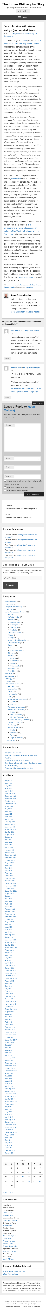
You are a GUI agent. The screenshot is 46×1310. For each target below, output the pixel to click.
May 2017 (8, 1050)
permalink (29, 287)
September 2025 (11, 803)
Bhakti (12, 730)
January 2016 (9, 1091)
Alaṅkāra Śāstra (13, 617)
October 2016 (9, 1068)
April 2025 (8, 816)
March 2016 (9, 1086)
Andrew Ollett (8, 1243)
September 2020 (11, 947)
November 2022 (10, 886)
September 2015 (11, 1101)
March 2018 (9, 1024)
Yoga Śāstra (12, 671)
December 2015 (10, 1094)
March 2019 (9, 993)
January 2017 (9, 1060)
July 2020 (8, 952)
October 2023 (9, 860)
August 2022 (9, 893)
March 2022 (9, 906)
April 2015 (8, 1114)
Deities (12, 712)
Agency (13, 701)
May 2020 (8, 958)
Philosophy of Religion (16, 709)
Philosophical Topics (12, 684)
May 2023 (8, 870)
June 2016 (8, 1078)
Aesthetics (11, 686)
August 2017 (9, 1042)
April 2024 (8, 845)
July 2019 (8, 983)
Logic (10, 696)
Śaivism (10, 645)
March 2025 (9, 819)
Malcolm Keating (28, 34)
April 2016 (8, 1083)
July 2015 (8, 1106)
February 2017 (10, 1058)
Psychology (12, 725)
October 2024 (9, 832)
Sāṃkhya (11, 653)
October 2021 (9, 919)
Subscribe (10, 585)
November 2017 (10, 1035)
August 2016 (9, 1073)
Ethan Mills (7, 1238)
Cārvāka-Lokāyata (14, 632)
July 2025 (8, 809)
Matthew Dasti (16, 367)
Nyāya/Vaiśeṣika (14, 642)
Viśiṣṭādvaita (15, 666)
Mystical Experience (17, 717)
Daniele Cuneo (8, 1213)
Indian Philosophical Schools (15, 612)
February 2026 (10, 793)
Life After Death (16, 714)
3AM (25, 40)
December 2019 (10, 970)
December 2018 (10, 1001)
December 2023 (10, 855)
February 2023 (10, 878)
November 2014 (10, 1127)
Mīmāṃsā (11, 637)
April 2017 (8, 1052)
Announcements (26, 285)
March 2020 (9, 963)
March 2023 (9, 875)
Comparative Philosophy (13, 607)
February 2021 (10, 934)
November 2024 (10, 829)
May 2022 (8, 901)
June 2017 (8, 1047)
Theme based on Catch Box (31, 1306)
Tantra (12, 735)
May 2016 (8, 1081)
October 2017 (9, 1037)
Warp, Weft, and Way (10, 1274)
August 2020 (9, 950)
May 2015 (8, 1112)
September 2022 (11, 891)
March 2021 (9, 932)
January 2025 (9, 824)
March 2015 (9, 1117)
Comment (9, 425)
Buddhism (11, 619)
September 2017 (11, 1040)
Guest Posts (9, 609)
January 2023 (9, 881)
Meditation (14, 732)
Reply (7, 358)
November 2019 (10, 973)
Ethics (10, 691)
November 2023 (10, 857)
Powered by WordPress (13, 1306)
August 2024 (9, 834)
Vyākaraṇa (11, 668)
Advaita (13, 658)
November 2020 (10, 942)
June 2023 (8, 868)
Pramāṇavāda (15, 625)
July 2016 (8, 1076)
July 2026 (8, 780)
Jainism (10, 635)
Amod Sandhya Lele (10, 1236)
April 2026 (8, 788)
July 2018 (8, 1014)
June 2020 (8, 955)
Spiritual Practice (14, 727)
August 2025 (9, 806)
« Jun (5, 1192)
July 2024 (8, 837)
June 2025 (8, 811)
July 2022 (8, 896)
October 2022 (9, 888)
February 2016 (10, 1088)
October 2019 (9, 975)
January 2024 (9, 852)
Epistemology (12, 689)
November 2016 (10, 1065)
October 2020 (9, 945)
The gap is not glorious (13, 753)
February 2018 (10, 1027)
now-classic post (26, 277)
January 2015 (9, 1122)
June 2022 (8, 899)
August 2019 (9, 981)
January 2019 (9, 999)
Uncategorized (10, 740)
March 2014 (9, 1148)
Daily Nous (16, 178)
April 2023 (8, 873)
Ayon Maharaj (15, 330)
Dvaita (12, 663)
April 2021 (8, 929)
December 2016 (10, 1063)
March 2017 (9, 1055)
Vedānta (10, 655)
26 (29, 1181)
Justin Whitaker (8, 1259)
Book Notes (9, 604)
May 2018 (8, 1019)
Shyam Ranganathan (10, 1246)
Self (11, 704)
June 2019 (8, 986)
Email (8, 467)
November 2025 (10, 798)
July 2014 (8, 1137)
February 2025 (10, 822)
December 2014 (10, 1124)
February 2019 (10, 996)
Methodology (9, 676)
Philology (8, 681)
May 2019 (8, 988)
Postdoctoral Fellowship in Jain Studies (19, 768)
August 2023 (9, 863)
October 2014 (9, 1130)
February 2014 (10, 1150)
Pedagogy (8, 678)
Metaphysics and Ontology (17, 699)
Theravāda (14, 627)
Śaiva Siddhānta (16, 650)
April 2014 (8, 1145)
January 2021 (9, 937)
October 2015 (9, 1099)
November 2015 (10, 1096)
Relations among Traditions (20, 720)
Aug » (10, 1192)
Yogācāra (13, 630)
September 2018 (11, 1009)
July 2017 (8, 1045)
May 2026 (8, 786)
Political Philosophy (15, 722)
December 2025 (10, 796)
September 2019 (11, 978)
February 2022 (10, 909)
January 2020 (9, 968)
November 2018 (10, 1004)
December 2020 (10, 940)
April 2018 (8, 1022)
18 (23, 1177)
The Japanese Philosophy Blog (14, 1271)
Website (8, 476)
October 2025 (9, 801)
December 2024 (10, 827)
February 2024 (10, 850)
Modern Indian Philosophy (17, 640)
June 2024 (8, 839)
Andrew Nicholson (9, 1241)
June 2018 (8, 1017)
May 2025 (8, 814)
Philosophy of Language (16, 707)
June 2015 (8, 1109)
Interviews (36, 285)
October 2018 (9, 1006)
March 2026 (9, 791)
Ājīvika (10, 614)
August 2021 (9, 922)
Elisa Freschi (7, 1225)
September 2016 (11, 1071)
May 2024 (8, 842)
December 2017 (10, 1032)
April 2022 (8, 904)
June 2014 (8, 1140)
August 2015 (9, 1104)
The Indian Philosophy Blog (23, 4)
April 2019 (8, 991)
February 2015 (10, 1119)
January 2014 (9, 1153)
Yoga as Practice (16, 737)
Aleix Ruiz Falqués (9, 1251)
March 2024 (9, 847)
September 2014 (11, 1132)
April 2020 (8, 960)
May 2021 (8, 927)
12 (29, 1172)
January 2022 (9, 911)
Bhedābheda (14, 660)
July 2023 (8, 865)
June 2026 (8, 783)
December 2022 (10, 883)
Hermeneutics (13, 694)
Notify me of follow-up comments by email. (21, 487)
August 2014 (9, 1135)
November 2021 (10, 916)
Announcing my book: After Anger (17, 760)
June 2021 (8, 924)
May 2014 (8, 1142)
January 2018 (9, 1029)
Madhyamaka (15, 622)
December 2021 (10, 914)
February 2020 (10, 965)
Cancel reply (38, 403)
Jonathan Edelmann (10, 1220)
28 (40, 1181)
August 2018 (9, 1011)
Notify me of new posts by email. (17, 491)
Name (8, 458)
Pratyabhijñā (14, 648)
